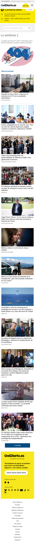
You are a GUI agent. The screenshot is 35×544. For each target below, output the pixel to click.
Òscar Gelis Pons (5, 100)
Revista (18, 532)
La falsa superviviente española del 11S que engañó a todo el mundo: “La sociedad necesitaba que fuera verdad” (17, 404)
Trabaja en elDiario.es (17, 507)
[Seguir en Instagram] (18, 490)
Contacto (17, 529)
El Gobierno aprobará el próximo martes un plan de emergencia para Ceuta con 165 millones (17, 188)
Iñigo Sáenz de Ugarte (7, 252)
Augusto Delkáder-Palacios (8, 161)
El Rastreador (5, 440)
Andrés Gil (4, 377)
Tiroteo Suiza (13, 1)
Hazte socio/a (26, 5)
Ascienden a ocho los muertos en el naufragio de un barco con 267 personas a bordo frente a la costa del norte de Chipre (17, 309)
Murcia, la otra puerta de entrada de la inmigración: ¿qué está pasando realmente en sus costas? (17, 278)
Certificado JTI (17, 537)
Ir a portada (17, 445)
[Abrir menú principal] (32, 5)
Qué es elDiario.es (17, 502)
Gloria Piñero (4, 283)
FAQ (17, 521)
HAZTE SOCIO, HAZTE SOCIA (16, 473)
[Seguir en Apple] (8, 482)
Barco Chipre (23, 1)
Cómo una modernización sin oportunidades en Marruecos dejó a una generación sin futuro (16, 157)
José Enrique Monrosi (7, 131)
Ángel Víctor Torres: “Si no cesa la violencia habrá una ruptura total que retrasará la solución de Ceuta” (17, 219)
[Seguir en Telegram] (15, 490)
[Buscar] (29, 28)
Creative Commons (17, 513)
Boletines (17, 534)
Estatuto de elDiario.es (17, 510)
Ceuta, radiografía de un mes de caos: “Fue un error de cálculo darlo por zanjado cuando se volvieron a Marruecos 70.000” (17, 127)
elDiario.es (4, 192)
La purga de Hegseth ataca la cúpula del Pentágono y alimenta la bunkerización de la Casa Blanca (16, 340)
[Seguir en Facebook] (12, 490)
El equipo (17, 505)
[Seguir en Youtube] (21, 490)
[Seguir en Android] (5, 482)
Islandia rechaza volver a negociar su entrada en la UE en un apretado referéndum (14, 96)
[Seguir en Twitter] (9, 490)
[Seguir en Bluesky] (5, 490)
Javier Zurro (4, 408)
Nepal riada (29, 1)
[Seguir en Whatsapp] (28, 490)
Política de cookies (18, 526)
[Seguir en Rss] (5, 492)
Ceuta (33, 1)
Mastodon (17, 540)
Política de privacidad (17, 518)
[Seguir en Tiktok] (25, 490)
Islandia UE (19, 1)
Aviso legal (17, 515)
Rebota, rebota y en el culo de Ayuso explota (14, 249)
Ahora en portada (7, 71)
